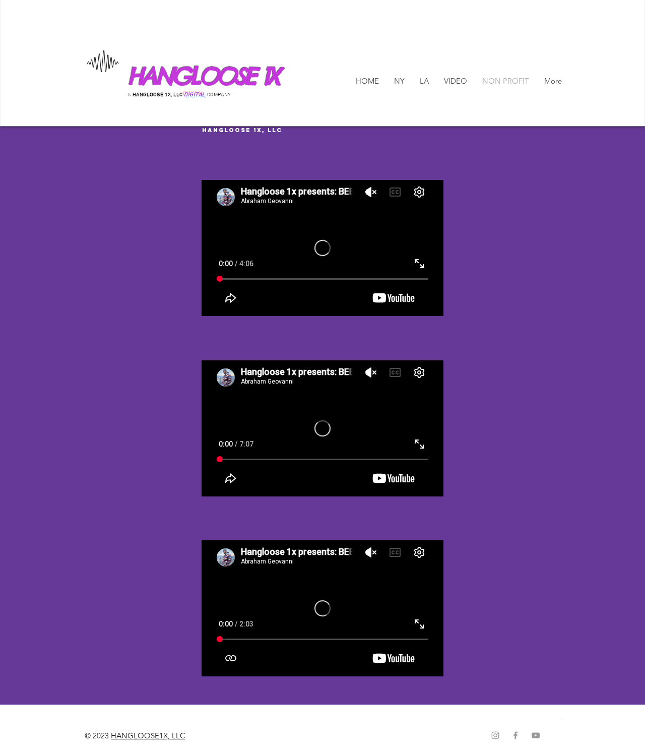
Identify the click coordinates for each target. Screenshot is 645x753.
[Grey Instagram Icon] (495, 735)
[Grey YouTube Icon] (536, 735)
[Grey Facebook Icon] (515, 735)
